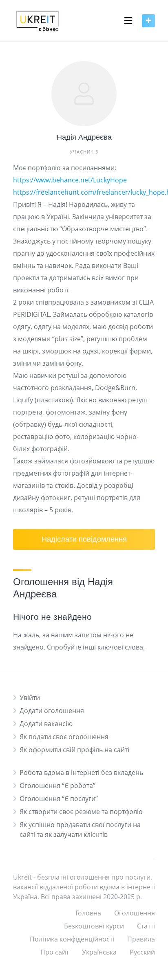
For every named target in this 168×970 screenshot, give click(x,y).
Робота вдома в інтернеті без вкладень (81, 772)
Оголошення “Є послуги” (59, 798)
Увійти (30, 697)
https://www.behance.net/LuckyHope (70, 180)
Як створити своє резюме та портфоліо (81, 811)
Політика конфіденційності (72, 939)
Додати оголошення (52, 710)
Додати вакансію (46, 723)
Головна (88, 913)
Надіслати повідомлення (84, 539)
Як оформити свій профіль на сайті (74, 749)
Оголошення (134, 913)
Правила (141, 939)
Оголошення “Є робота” (57, 785)
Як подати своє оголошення (64, 736)
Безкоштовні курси (94, 926)
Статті (146, 926)
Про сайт (54, 952)
